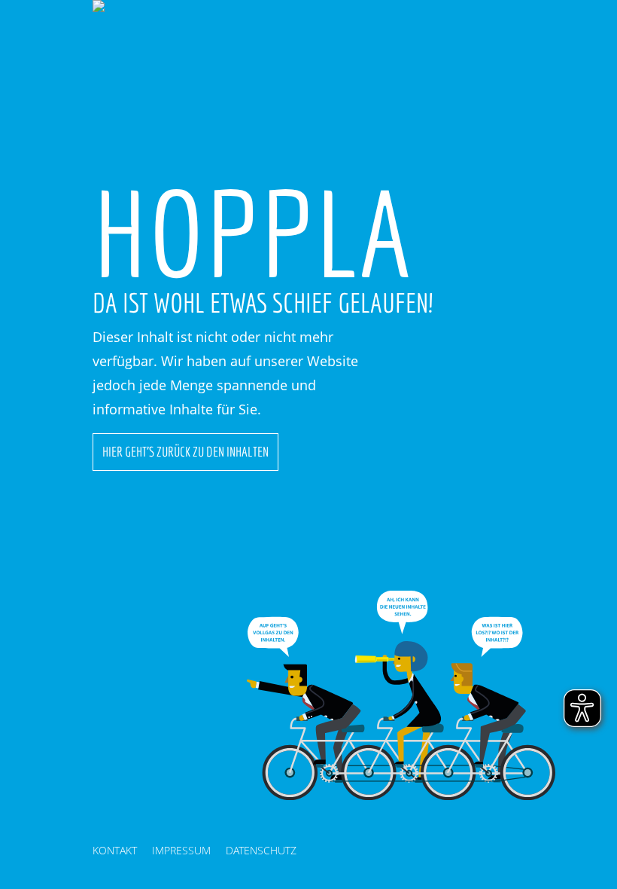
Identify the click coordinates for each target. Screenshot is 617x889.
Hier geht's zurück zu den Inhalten (185, 452)
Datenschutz (261, 850)
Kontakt (115, 850)
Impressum (181, 850)
